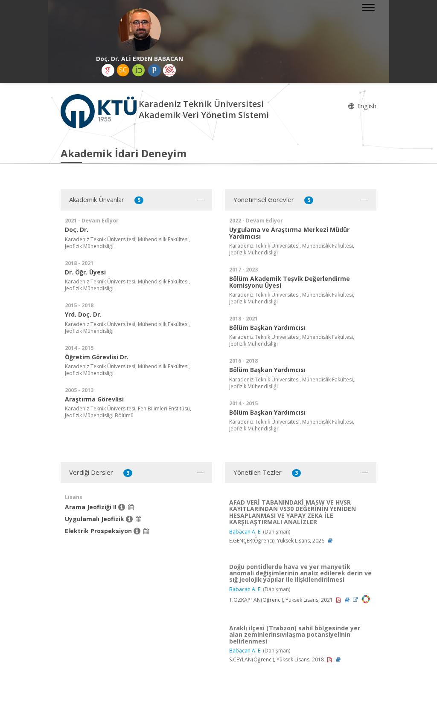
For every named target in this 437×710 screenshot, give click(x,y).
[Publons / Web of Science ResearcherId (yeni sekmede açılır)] (154, 70)
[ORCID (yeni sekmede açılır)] (138, 70)
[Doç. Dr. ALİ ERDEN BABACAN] (139, 30)
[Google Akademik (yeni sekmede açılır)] (108, 70)
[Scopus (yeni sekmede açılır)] (123, 70)
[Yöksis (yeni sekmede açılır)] (169, 70)
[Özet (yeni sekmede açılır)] (330, 540)
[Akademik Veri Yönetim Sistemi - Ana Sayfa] (100, 111)
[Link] (356, 599)
